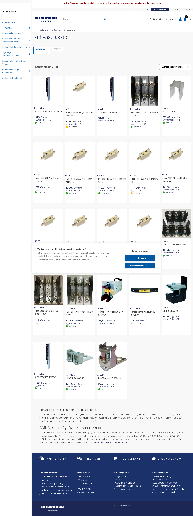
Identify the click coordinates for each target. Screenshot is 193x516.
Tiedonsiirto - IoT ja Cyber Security (14, 62)
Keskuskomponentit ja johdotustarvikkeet (12, 40)
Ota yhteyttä (176, 9)
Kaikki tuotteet (8, 22)
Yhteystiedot (120, 476)
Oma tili (145, 9)
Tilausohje (186, 9)
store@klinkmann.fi (85, 493)
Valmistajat (7, 28)
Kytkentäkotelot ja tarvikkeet (15, 47)
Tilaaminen (119, 479)
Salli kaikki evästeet (140, 265)
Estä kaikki (140, 258)
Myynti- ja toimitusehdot (125, 483)
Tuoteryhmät (10, 11)
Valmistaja (169, 19)
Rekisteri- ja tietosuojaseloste (127, 486)
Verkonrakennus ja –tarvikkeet (10, 71)
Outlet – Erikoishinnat (12, 78)
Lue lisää (40, 263)
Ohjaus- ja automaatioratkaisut (11, 54)
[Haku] (105, 19)
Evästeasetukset (140, 251)
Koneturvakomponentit (12, 33)
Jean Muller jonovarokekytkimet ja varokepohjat (105, 442)
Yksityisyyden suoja (123, 489)
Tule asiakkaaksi (160, 9)
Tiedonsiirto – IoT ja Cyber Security (168, 489)
